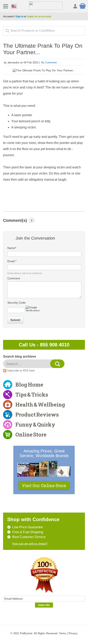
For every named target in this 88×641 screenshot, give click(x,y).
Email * (11, 261)
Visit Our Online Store (44, 485)
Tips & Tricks (31, 394)
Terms (62, 633)
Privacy (73, 633)
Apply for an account (39, 16)
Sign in (19, 16)
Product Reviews (37, 414)
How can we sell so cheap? (29, 543)
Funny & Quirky (35, 424)
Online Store (30, 434)
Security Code (16, 302)
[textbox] (44, 30)
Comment (13, 278)
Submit (15, 320)
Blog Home (29, 384)
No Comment (49, 62)
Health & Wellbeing (40, 404)
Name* (11, 248)
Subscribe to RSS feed (20, 370)
